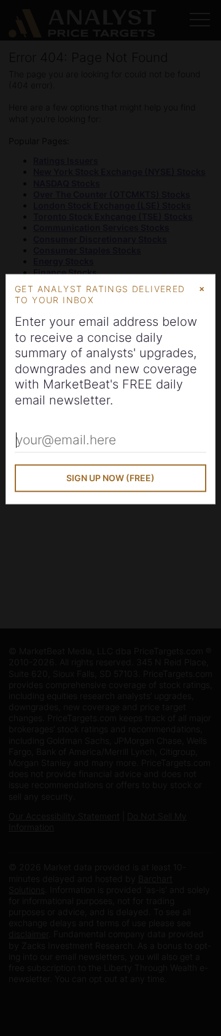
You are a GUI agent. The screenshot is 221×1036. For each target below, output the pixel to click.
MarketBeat (76, 384)
